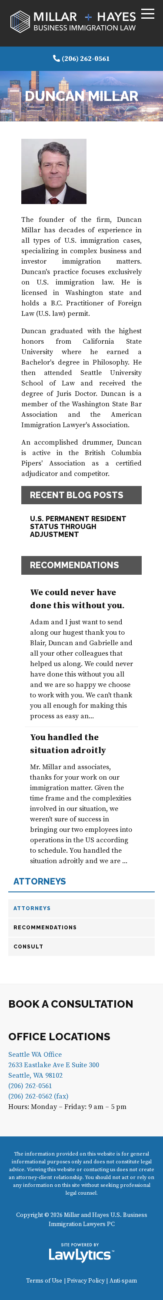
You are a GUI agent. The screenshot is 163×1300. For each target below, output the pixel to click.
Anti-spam (123, 1281)
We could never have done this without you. (77, 599)
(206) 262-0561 (86, 58)
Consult (28, 947)
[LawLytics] (81, 1253)
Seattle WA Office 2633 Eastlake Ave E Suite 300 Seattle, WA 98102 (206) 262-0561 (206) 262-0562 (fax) (53, 1075)
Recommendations (45, 928)
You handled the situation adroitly (68, 744)
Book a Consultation (70, 1004)
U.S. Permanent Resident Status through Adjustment (78, 527)
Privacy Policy (86, 1281)
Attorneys (39, 882)
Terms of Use (44, 1281)
